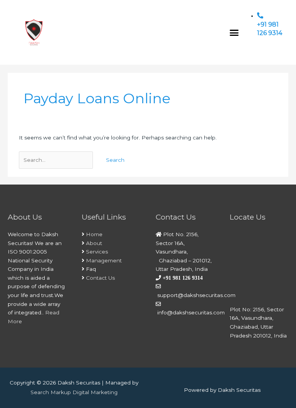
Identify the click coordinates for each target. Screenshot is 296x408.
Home (94, 234)
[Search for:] (56, 160)
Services (97, 251)
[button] (234, 32)
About (94, 243)
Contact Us (100, 278)
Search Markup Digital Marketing (74, 392)
